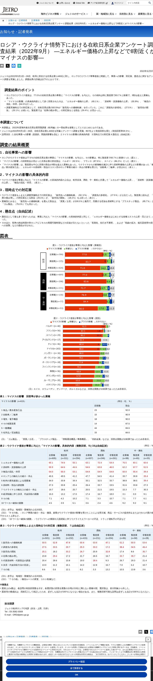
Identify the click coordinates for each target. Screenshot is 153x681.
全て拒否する (76, 668)
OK (76, 675)
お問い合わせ (64, 3)
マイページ (118, 3)
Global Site (80, 3)
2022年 (47, 20)
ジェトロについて (46, 3)
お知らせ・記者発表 (17, 20)
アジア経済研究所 (97, 3)
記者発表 (35, 20)
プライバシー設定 (76, 661)
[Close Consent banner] (148, 639)
